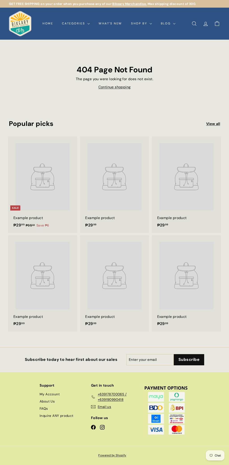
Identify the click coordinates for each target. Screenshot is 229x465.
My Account (50, 394)
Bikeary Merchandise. (129, 4)
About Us (47, 401)
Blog (166, 23)
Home (47, 23)
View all (213, 123)
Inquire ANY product (57, 415)
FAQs (44, 408)
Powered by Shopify (112, 455)
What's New (110, 23)
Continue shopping (114, 87)
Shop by (139, 23)
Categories (74, 23)
